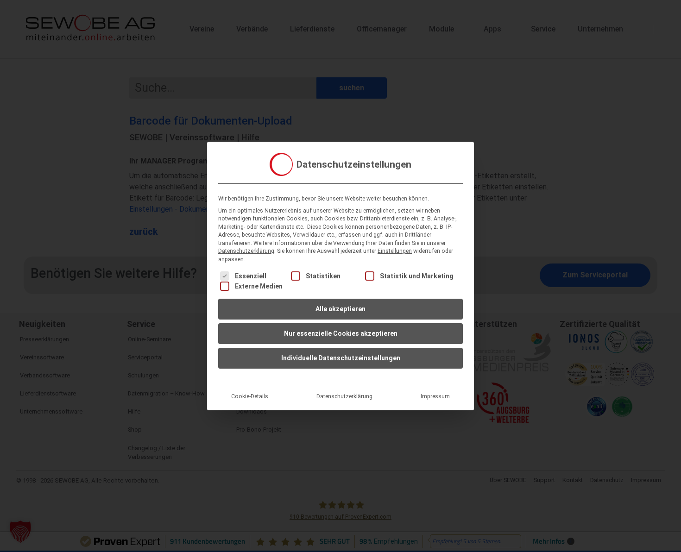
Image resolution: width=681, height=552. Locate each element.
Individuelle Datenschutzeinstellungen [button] (340, 358)
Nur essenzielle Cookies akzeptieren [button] (340, 333)
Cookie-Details (249, 396)
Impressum (435, 396)
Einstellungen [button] (395, 251)
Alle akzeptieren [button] (340, 309)
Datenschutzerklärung (246, 251)
